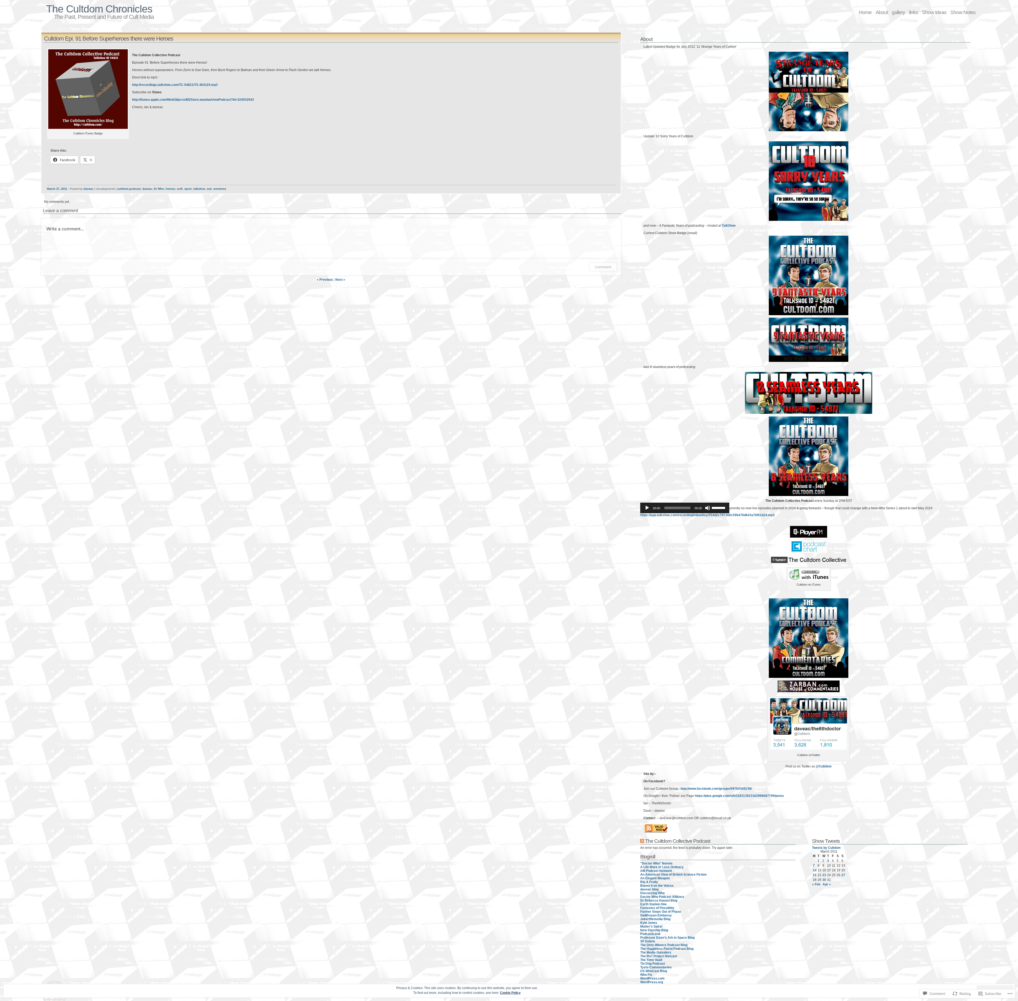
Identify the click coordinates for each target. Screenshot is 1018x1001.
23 (824, 875)
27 (843, 875)
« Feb (816, 884)
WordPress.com (652, 978)
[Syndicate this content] (642, 841)
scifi (180, 188)
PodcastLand (650, 934)
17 (829, 870)
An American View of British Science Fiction (673, 874)
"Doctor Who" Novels (656, 863)
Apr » (827, 884)
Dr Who (159, 188)
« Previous (325, 280)
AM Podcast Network (656, 871)
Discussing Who (652, 893)
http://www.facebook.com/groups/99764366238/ (716, 789)
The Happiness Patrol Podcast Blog (667, 949)
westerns (219, 188)
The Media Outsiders (655, 952)
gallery (898, 12)
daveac (88, 188)
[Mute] (707, 508)
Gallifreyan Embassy (656, 915)
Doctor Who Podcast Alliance (662, 897)
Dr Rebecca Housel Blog (658, 900)
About (882, 12)
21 (815, 875)
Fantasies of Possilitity (657, 908)
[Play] (647, 508)
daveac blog (649, 889)
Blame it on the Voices (657, 886)
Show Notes (963, 12)
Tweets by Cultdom (826, 848)
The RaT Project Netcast (658, 956)
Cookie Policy (510, 993)
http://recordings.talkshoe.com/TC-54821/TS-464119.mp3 (175, 85)
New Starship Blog (654, 930)
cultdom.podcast (129, 188)
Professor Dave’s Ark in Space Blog (667, 937)
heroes (170, 188)
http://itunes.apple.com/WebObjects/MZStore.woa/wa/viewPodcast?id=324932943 (193, 100)
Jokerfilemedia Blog (655, 919)
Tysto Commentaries (656, 967)
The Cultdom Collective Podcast (677, 841)
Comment (603, 267)
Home (865, 12)
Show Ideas (934, 12)
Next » (340, 280)
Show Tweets (826, 841)
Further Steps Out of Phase (660, 912)
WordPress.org (651, 982)
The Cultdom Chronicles (99, 9)
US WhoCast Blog (653, 971)
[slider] (719, 507)
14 (815, 870)
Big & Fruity (649, 882)
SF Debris (647, 941)
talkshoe (199, 188)
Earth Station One (653, 904)
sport (188, 188)
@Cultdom (824, 766)
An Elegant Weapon (655, 878)
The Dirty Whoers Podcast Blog (663, 945)
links (913, 12)
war (209, 188)
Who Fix (646, 975)
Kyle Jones (648, 923)
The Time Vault (651, 960)
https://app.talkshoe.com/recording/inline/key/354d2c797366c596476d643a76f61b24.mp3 (707, 515)
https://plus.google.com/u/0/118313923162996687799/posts (739, 796)
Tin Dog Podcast (652, 963)
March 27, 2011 (57, 188)
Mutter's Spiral (651, 926)
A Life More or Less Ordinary (662, 867)
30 (824, 880)
